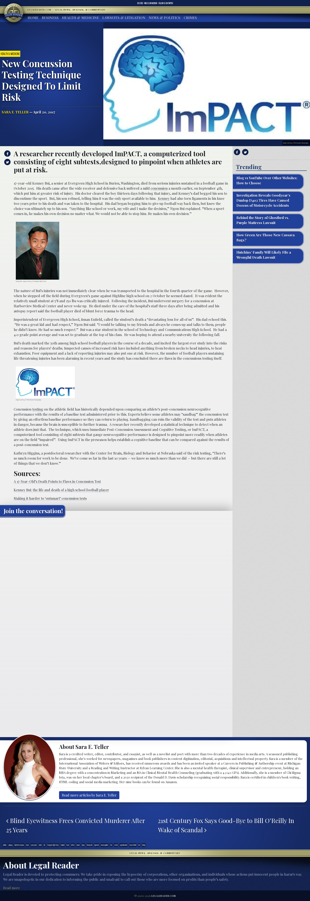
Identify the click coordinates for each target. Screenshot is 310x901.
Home (33, 17)
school (116, 845)
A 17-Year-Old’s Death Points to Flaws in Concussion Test (57, 481)
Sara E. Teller (15, 112)
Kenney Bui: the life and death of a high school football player (61, 490)
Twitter (166, 3)
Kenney (163, 198)
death (40, 845)
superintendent (123, 845)
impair (78, 845)
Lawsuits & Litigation (123, 17)
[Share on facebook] (7, 153)
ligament (96, 845)
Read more (11, 888)
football (62, 845)
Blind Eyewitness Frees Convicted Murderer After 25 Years (75, 825)
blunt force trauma (19, 845)
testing (37, 409)
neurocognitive (104, 845)
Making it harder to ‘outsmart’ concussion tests (50, 498)
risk (111, 845)
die (44, 845)
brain (27, 845)
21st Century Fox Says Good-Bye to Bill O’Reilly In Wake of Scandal (226, 825)
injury (83, 845)
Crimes (190, 17)
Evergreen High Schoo (53, 845)
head (67, 845)
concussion (159, 188)
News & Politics (164, 17)
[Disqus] (116, 573)
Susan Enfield (132, 845)
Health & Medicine (80, 17)
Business (50, 17)
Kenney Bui (89, 845)
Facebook (150, 3)
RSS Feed (140, 3)
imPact (72, 845)
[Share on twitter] (7, 162)
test (139, 845)
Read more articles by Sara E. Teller (89, 795)
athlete (4, 845)
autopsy (10, 845)
